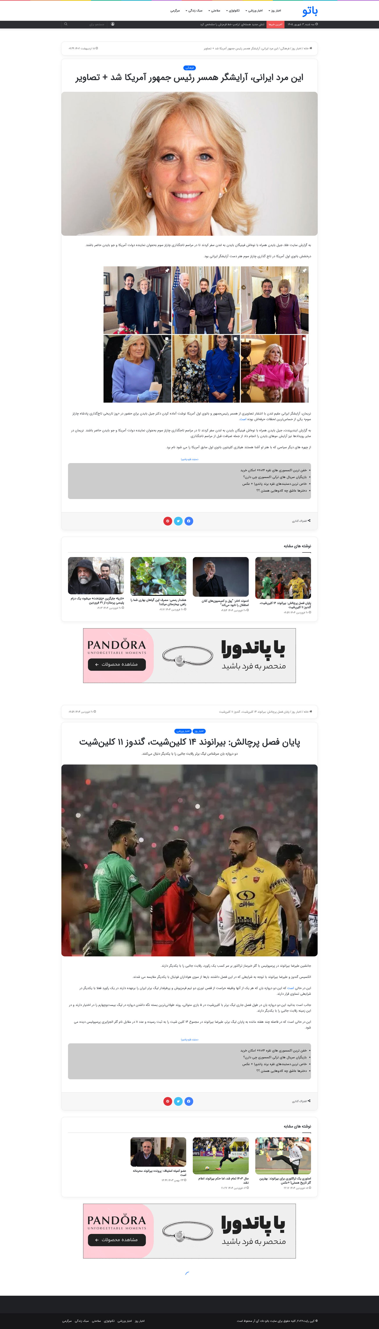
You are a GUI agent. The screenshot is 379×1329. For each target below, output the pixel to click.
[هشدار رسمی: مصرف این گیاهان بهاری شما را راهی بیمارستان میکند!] (158, 576)
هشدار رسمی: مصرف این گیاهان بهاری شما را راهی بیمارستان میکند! (158, 602)
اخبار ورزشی (255, 10)
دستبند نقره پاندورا (189, 459)
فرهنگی (284, 48)
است (243, 419)
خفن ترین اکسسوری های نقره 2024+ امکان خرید (273, 470)
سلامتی (215, 10)
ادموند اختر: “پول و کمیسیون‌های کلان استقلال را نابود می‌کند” (225, 602)
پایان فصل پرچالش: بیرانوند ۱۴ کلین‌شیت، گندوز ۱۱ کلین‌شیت (285, 605)
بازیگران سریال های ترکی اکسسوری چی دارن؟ (275, 477)
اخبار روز (276, 10)
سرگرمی (175, 10)
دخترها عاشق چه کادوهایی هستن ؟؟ (281, 490)
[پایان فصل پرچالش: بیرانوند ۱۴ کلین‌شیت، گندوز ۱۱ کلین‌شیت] (283, 578)
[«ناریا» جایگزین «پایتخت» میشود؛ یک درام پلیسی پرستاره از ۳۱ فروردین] (96, 575)
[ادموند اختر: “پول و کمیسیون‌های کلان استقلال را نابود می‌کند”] (221, 577)
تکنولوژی (234, 10)
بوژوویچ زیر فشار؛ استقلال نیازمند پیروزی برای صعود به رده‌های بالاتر (224, 24)
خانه (306, 48)
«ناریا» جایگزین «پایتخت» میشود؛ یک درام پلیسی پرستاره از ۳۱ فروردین (97, 600)
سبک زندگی (195, 10)
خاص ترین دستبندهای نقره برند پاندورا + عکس (274, 484)
